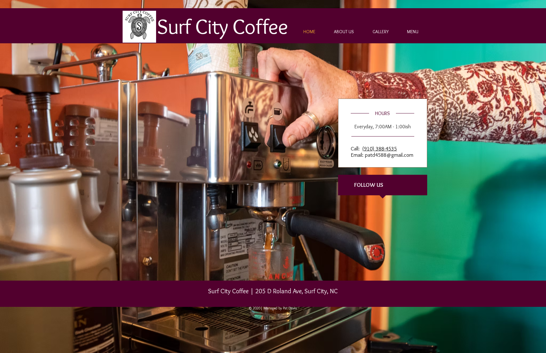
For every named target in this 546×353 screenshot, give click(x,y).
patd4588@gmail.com (389, 155)
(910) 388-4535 (379, 148)
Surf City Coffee (222, 26)
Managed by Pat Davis (280, 308)
